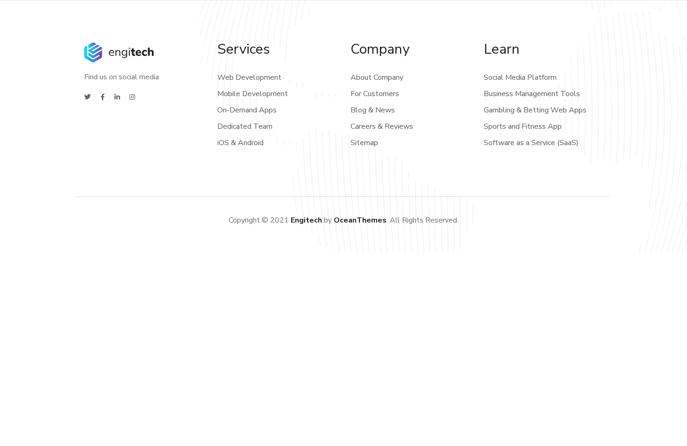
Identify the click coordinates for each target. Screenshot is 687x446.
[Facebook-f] (102, 97)
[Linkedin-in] (117, 97)
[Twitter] (87, 97)
